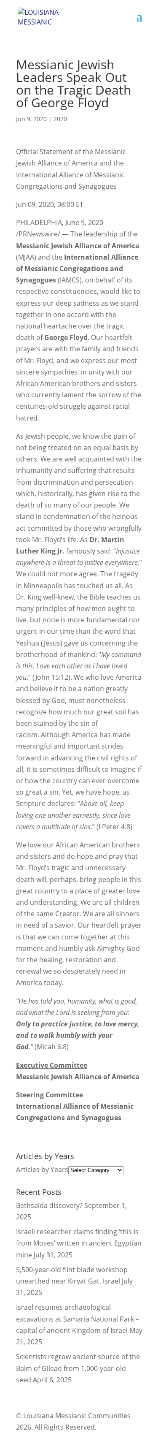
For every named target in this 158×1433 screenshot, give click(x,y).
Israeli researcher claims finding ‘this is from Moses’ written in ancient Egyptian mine (79, 1243)
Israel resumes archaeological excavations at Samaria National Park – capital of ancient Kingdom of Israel (77, 1319)
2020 (60, 119)
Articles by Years (42, 1169)
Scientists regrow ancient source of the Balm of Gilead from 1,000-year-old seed (78, 1368)
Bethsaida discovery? (49, 1205)
